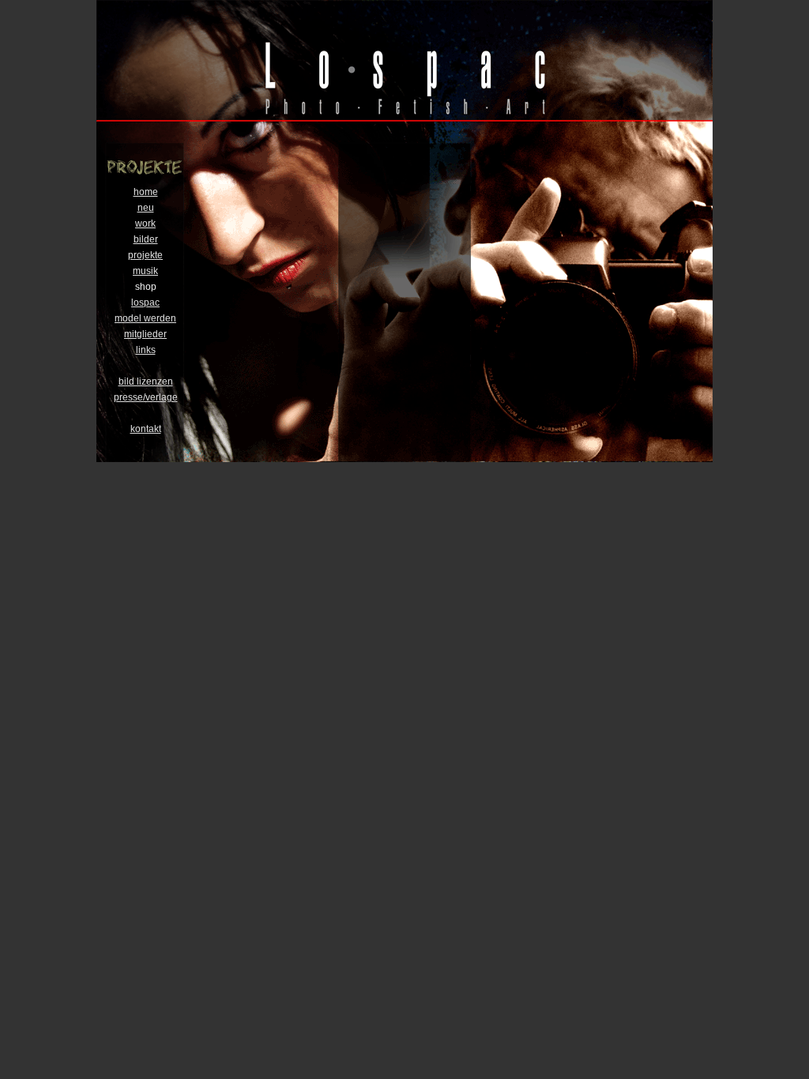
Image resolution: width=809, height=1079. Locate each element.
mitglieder (145, 334)
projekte (145, 255)
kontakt (145, 428)
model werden (145, 318)
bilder (146, 239)
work (145, 223)
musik (145, 270)
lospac (145, 302)
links (146, 349)
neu (145, 207)
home (146, 191)
